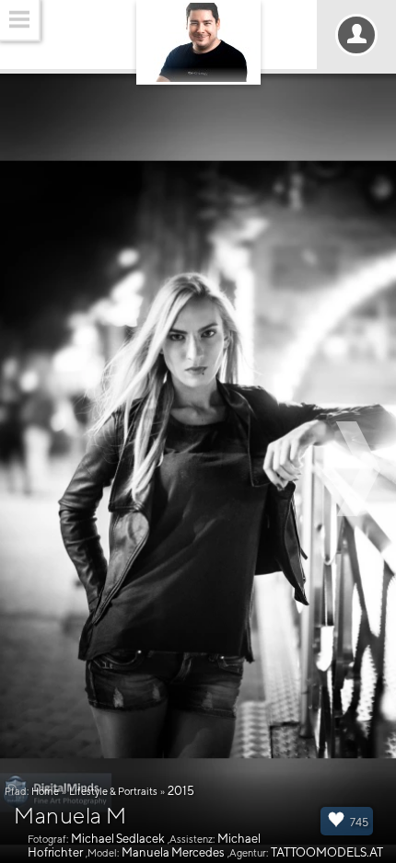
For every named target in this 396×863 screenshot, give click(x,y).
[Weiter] (361, 468)
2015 (181, 791)
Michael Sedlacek (118, 839)
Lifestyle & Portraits (113, 791)
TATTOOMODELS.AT (327, 852)
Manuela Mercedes (173, 852)
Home (45, 791)
